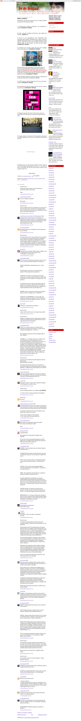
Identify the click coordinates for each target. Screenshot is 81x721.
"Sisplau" (54, 48)
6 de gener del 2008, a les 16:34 (25, 695)
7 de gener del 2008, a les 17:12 (25, 709)
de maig (50, 172)
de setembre (51, 202)
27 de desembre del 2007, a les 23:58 (26, 508)
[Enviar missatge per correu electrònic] (32, 176)
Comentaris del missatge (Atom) (31, 717)
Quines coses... (52, 340)
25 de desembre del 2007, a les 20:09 (26, 255)
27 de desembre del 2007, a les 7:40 (26, 401)
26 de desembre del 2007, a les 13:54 (26, 322)
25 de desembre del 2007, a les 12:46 (26, 224)
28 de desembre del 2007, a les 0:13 (26, 517)
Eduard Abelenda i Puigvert (26, 403)
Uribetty (22, 503)
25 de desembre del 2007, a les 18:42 (26, 246)
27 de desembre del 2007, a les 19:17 (26, 500)
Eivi (21, 249)
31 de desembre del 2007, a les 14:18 (26, 688)
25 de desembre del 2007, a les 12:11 (26, 213)
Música (50, 338)
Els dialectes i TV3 (52, 142)
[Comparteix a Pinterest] (38, 175)
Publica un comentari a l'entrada (24, 712)
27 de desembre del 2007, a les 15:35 (26, 428)
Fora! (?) (54, 60)
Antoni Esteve (23, 420)
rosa (21, 380)
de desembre (52, 183)
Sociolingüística (24, 179)
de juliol (50, 181)
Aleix (21, 303)
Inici (32, 714)
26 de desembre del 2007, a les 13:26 (26, 313)
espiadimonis (23, 690)
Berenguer (22, 430)
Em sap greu (55, 72)
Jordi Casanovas (24, 196)
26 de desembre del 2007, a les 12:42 (26, 307)
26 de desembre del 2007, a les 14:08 (26, 355)
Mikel (21, 397)
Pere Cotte (22, 560)
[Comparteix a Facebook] (37, 175)
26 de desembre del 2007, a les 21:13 (26, 378)
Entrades (52, 25)
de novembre (52, 197)
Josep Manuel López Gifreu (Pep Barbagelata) (30, 216)
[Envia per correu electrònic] (33, 175)
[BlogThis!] (35, 175)
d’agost (50, 168)
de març (50, 174)
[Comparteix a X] (36, 175)
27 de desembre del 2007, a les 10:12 (26, 417)
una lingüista (25, 176)
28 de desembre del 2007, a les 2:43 (26, 557)
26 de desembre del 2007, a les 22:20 (26, 385)
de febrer (51, 177)
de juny (50, 170)
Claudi (21, 676)
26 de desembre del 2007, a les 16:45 (26, 369)
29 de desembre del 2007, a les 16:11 (26, 653)
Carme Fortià (23, 372)
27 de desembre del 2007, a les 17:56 (26, 443)
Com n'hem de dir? (56, 117)
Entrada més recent (21, 714)
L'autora (36, 178)
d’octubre (51, 179)
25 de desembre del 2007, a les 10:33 (26, 194)
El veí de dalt (23, 227)
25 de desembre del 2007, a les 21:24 (26, 301)
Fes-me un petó (51, 98)
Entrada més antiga (42, 714)
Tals (21, 591)
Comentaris (53, 27)
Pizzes (53, 85)
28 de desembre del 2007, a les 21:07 (26, 588)
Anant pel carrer (30, 178)
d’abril (50, 208)
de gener (51, 193)
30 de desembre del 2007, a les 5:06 (26, 661)
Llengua (39, 178)
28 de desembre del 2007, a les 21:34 (26, 600)
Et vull (49, 107)
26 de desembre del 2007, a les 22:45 (26, 394)
